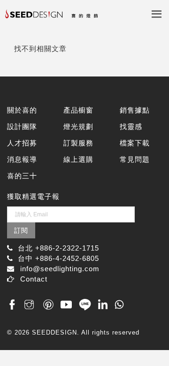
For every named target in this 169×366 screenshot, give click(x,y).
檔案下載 (135, 143)
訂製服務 (78, 143)
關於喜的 (22, 110)
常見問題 (135, 159)
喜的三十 (22, 176)
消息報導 (22, 159)
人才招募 (22, 143)
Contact (33, 279)
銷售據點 (135, 110)
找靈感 (131, 126)
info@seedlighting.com (60, 269)
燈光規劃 (78, 126)
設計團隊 (22, 126)
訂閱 (21, 230)
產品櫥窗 (78, 110)
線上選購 (78, 159)
